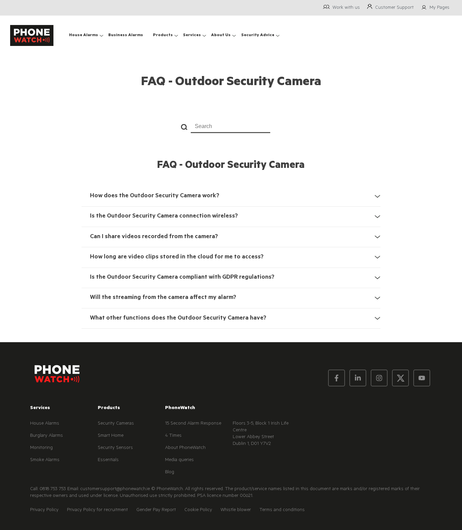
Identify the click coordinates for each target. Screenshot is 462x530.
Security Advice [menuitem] (257, 35)
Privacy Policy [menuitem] (44, 510)
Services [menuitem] (192, 35)
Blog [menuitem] (169, 472)
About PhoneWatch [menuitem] (185, 448)
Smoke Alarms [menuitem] (45, 460)
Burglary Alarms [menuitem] (46, 436)
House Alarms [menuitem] (83, 35)
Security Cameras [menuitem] (116, 424)
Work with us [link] (346, 8)
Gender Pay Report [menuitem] (156, 510)
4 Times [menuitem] (173, 436)
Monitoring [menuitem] (41, 448)
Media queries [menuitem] (179, 460)
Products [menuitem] (163, 35)
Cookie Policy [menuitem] (198, 510)
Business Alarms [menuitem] (125, 35)
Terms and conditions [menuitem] (282, 510)
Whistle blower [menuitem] (236, 510)
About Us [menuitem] (221, 35)
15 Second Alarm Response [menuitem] (193, 424)
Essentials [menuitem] (108, 460)
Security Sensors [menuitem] (115, 448)
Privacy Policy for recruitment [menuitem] (97, 510)
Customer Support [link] (394, 8)
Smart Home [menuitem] (110, 436)
